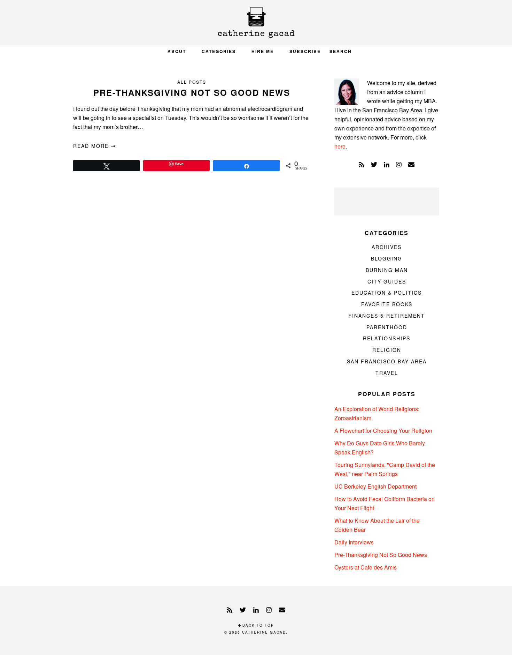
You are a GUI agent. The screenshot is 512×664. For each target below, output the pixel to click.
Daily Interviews (354, 542)
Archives (387, 246)
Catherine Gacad (256, 22)
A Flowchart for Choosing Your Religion (383, 431)
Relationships (386, 338)
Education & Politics (386, 292)
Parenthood (386, 327)
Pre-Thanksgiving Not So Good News (191, 92)
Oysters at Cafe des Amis (365, 567)
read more (92, 145)
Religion (386, 349)
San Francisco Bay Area (387, 361)
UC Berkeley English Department (375, 486)
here (340, 146)
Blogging (386, 258)
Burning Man (387, 269)
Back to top (257, 625)
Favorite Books (386, 304)
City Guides (386, 281)
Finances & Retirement (386, 315)
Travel (386, 372)
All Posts (191, 82)
